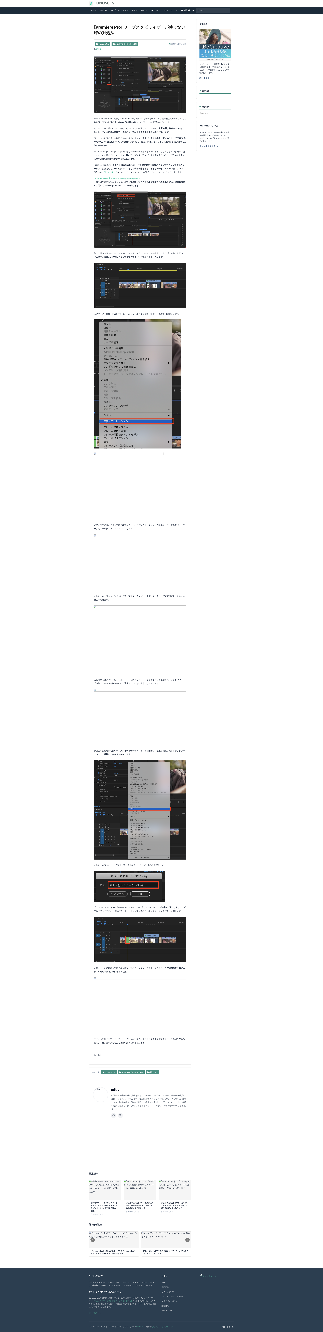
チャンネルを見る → (208, 146)
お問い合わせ (188, 10)
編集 (143, 10)
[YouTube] (223, 1327)
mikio (98, 49)
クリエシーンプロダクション (162, 1327)
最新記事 (103, 10)
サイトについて (169, 10)
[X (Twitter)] (233, 1327)
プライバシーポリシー (170, 1301)
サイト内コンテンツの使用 (172, 1296)
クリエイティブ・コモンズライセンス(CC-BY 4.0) (112, 1301)
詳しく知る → (205, 78)
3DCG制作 (154, 10)
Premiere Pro (110, 1072)
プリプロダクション (118, 10)
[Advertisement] (164, 1145)
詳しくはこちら (95, 1313)
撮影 (133, 10)
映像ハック (153, 1072)
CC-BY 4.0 (140, 1327)
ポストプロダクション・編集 (132, 1072)
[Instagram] (228, 1327)
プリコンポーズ (110, 172)
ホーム (93, 10)
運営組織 (165, 1306)
